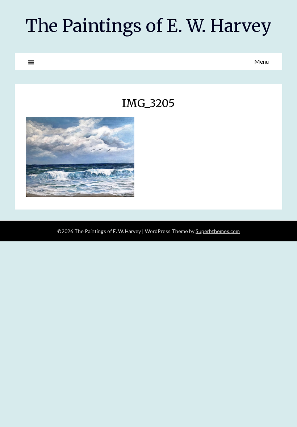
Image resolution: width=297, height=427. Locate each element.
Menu (261, 61)
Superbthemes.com (218, 231)
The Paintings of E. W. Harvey (149, 26)
